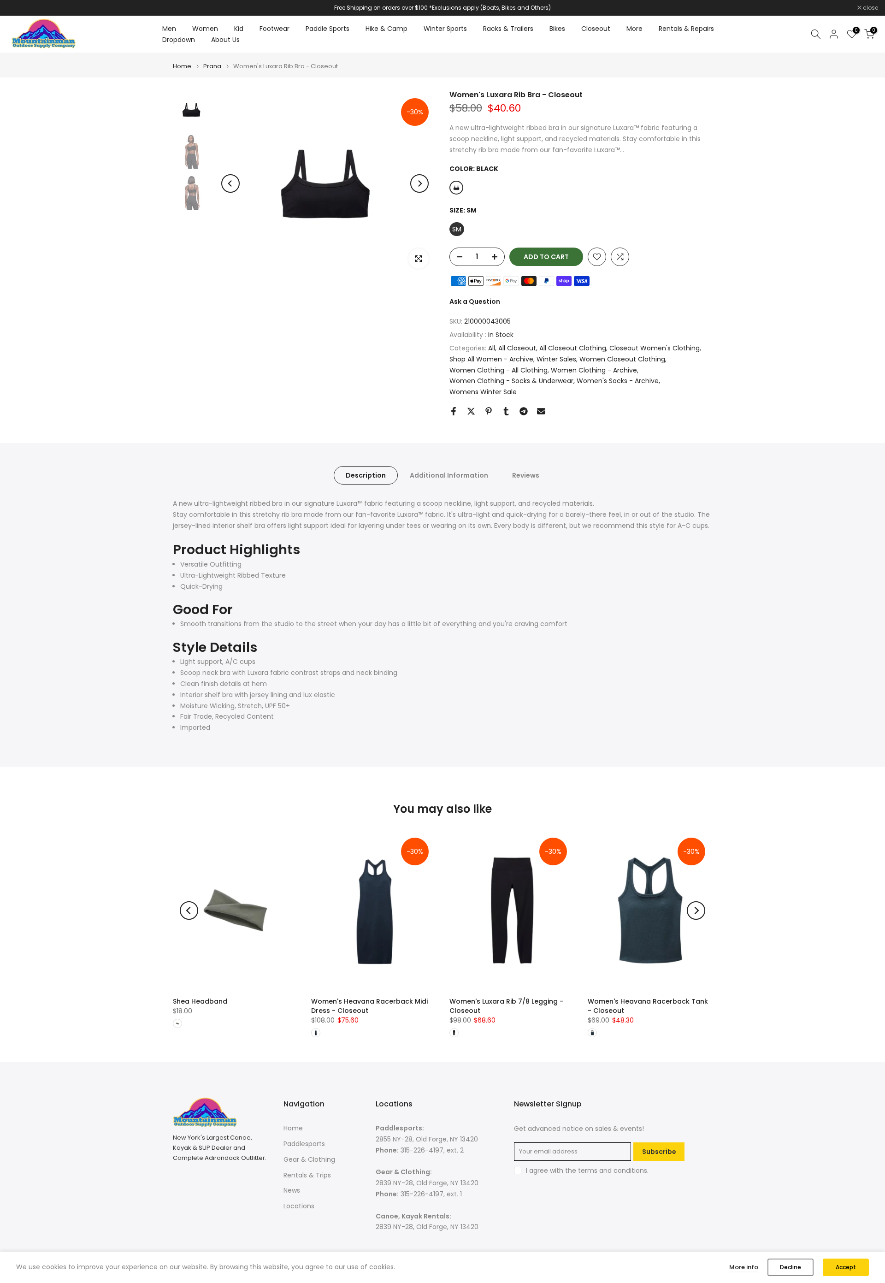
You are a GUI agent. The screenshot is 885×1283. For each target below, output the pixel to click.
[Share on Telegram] (523, 411)
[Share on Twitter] (471, 411)
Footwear (274, 28)
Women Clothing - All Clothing (498, 370)
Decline (790, 1267)
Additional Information (449, 475)
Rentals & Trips (307, 1175)
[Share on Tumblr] (506, 411)
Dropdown (178, 39)
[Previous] (230, 183)
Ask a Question (474, 301)
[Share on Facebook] (453, 411)
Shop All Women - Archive (491, 359)
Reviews (525, 475)
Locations (298, 1206)
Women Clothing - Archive (594, 370)
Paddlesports (304, 1143)
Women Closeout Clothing (622, 359)
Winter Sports (445, 28)
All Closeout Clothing (572, 348)
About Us (225, 39)
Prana (212, 66)
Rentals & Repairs (686, 28)
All (491, 348)
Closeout (595, 28)
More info (743, 1267)
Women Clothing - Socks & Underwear (511, 380)
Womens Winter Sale (483, 391)
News (291, 1190)
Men (169, 28)
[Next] (419, 183)
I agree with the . (587, 1170)
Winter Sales (556, 359)
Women (205, 28)
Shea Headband (200, 1001)
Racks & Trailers (508, 28)
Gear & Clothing (309, 1159)
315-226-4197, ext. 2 (432, 1150)
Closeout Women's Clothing (654, 348)
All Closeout (517, 348)
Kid (238, 28)
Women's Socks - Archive (618, 380)
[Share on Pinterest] (488, 411)
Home (182, 66)
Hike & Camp (386, 28)
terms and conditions (612, 1170)
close (19, 8)
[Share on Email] (541, 411)
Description (366, 475)
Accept (846, 1267)
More (634, 28)
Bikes (557, 28)
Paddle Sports (327, 28)
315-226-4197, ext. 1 (431, 1194)
